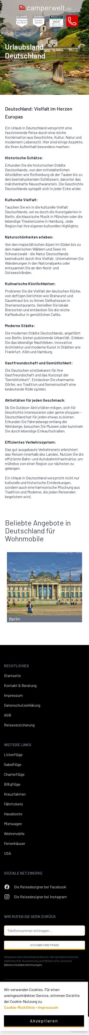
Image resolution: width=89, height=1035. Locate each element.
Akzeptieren (44, 1020)
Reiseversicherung (19, 725)
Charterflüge (14, 774)
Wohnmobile (14, 833)
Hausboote (13, 813)
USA (7, 853)
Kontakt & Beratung (20, 685)
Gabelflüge (12, 764)
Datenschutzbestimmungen (23, 964)
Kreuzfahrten (15, 794)
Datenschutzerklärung (22, 705)
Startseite (12, 675)
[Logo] (22, 7)
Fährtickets (13, 803)
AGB (7, 715)
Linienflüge (13, 754)
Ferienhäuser (14, 843)
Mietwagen (13, 823)
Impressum (13, 695)
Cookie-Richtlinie (19, 1007)
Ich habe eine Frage (44, 945)
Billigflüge (12, 784)
